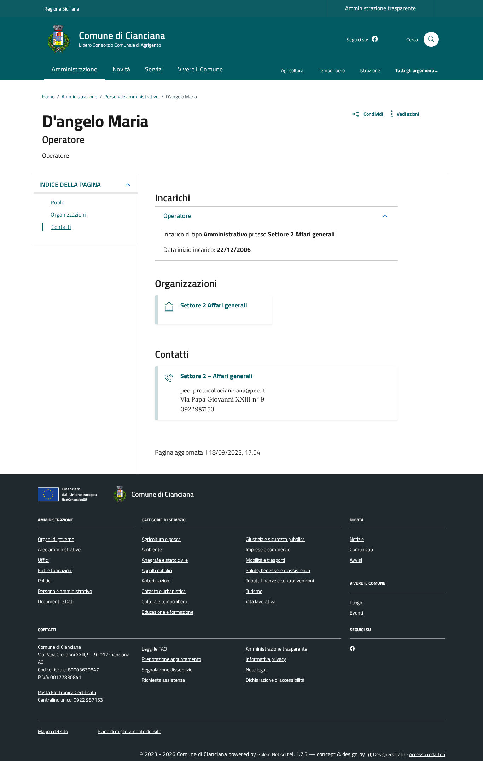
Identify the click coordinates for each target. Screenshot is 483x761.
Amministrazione (74, 69)
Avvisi (356, 560)
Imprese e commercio (268, 549)
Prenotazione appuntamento (171, 659)
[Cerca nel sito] (431, 39)
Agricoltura (292, 70)
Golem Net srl (271, 754)
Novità (121, 69)
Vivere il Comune (200, 69)
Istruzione (370, 70)
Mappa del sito (53, 731)
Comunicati (361, 549)
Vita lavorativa (260, 601)
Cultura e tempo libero (164, 601)
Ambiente (152, 549)
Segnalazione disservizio (167, 670)
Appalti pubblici (157, 570)
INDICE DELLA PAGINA (70, 184)
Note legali (256, 670)
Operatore (177, 215)
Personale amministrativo (65, 591)
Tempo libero (332, 70)
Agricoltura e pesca (161, 539)
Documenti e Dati (56, 601)
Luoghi (356, 602)
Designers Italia (388, 754)
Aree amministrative (59, 549)
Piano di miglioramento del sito (129, 731)
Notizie (357, 539)
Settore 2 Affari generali (213, 305)
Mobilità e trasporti (265, 560)
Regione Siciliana (61, 8)
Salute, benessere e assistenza (278, 570)
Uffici (43, 560)
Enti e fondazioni (55, 570)
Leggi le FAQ (154, 649)
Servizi (154, 69)
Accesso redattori (427, 754)
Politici (44, 580)
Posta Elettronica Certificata (67, 692)
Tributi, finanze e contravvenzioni (280, 580)
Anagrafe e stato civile (165, 560)
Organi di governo (56, 539)
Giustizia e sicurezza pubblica (275, 539)
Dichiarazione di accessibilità (275, 680)
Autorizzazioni (156, 580)
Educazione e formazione (167, 612)
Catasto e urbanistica (164, 591)
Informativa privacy (266, 659)
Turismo (254, 591)
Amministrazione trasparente (380, 8)
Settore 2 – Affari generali (216, 376)
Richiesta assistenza (163, 680)
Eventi (356, 613)
